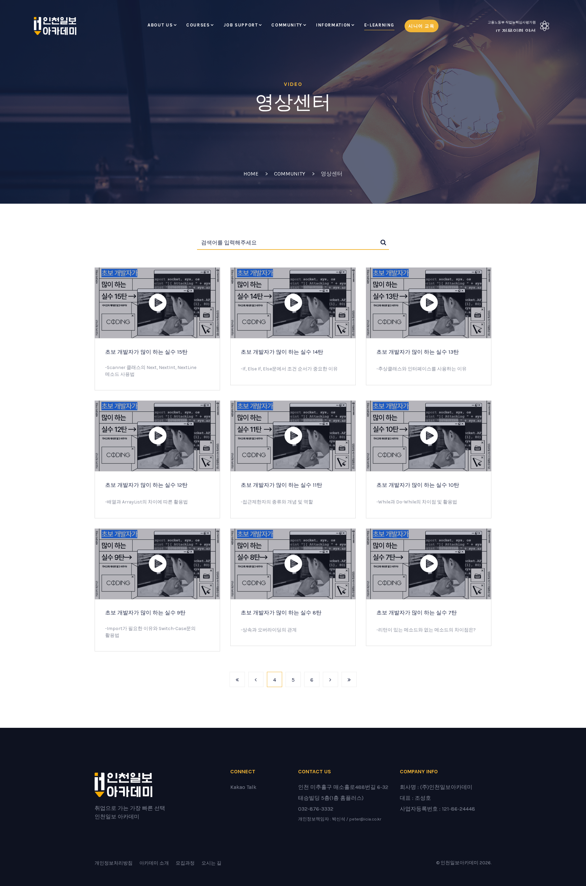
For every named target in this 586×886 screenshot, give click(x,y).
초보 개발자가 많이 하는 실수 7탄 (416, 612)
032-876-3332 (315, 809)
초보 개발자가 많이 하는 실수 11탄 (281, 485)
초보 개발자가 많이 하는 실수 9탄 (145, 612)
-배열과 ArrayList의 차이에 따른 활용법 (146, 502)
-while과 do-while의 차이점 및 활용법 (416, 502)
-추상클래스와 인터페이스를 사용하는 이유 (421, 369)
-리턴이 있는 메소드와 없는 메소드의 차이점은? (426, 630)
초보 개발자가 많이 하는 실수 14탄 (282, 352)
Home (250, 173)
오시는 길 (211, 863)
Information (333, 24)
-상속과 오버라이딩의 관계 (269, 630)
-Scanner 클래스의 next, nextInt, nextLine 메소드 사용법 (150, 371)
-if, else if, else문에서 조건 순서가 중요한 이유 (289, 369)
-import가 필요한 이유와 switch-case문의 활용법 (150, 632)
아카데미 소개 (154, 863)
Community (286, 24)
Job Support (240, 24)
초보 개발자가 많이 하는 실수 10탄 (417, 485)
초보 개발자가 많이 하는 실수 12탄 (146, 485)
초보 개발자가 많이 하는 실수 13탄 (417, 352)
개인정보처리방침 (114, 863)
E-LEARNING (379, 24)
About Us (160, 24)
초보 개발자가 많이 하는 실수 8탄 (281, 612)
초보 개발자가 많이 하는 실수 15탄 (146, 352)
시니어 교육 (421, 26)
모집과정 (185, 863)
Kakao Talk (243, 787)
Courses (198, 24)
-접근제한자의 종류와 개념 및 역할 (277, 502)
